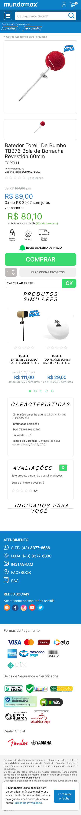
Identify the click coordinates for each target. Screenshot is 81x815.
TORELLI (12, 163)
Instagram (22, 564)
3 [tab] (39, 391)
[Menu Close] (8, 16)
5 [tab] (50, 391)
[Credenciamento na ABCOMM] (62, 689)
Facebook (21, 572)
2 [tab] (33, 391)
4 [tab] (45, 391)
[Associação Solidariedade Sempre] (41, 718)
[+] (63, 468)
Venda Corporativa (30, 777)
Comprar (40, 259)
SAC (15, 581)
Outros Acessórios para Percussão (26, 36)
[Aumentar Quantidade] (13, 270)
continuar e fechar (64, 796)
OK (69, 283)
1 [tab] (28, 391)
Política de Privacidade (28, 802)
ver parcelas (14, 208)
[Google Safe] (38, 689)
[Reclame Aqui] (21, 703)
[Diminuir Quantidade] (13, 274)
